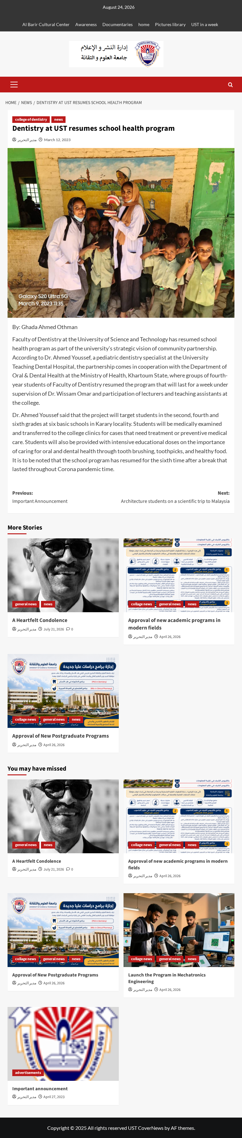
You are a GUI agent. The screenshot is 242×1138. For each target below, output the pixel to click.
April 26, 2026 (170, 637)
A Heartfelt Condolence (39, 620)
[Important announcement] (63, 1044)
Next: (175, 497)
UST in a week (204, 24)
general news (26, 604)
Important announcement (40, 1089)
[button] (13, 84)
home (143, 24)
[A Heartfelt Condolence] (63, 575)
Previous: (39, 497)
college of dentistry (31, 119)
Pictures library (170, 24)
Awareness (86, 24)
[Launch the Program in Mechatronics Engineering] (179, 930)
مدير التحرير (27, 139)
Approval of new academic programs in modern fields (174, 624)
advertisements (28, 1072)
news (58, 119)
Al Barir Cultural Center (46, 24)
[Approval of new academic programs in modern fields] (179, 575)
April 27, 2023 (54, 1097)
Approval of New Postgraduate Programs (60, 736)
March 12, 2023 (57, 139)
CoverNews (151, 1128)
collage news (141, 604)
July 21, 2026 (53, 629)
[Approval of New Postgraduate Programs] (63, 691)
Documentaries (117, 24)
